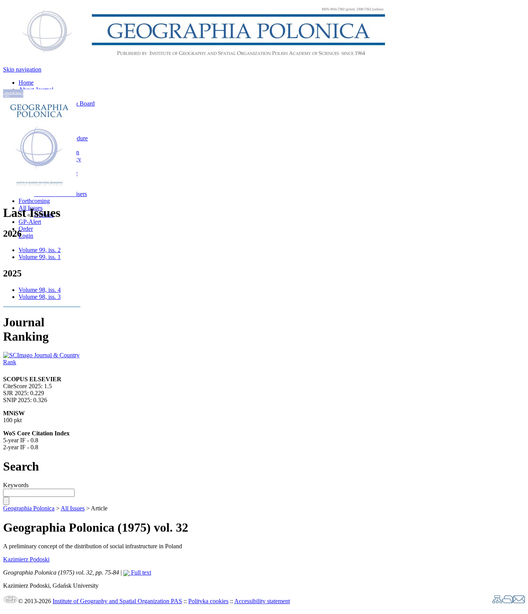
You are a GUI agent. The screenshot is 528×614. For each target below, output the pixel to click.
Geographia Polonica (29, 508)
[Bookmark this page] (507, 601)
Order (26, 228)
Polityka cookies (208, 601)
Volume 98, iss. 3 (40, 296)
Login (26, 235)
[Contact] (519, 601)
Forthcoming (34, 201)
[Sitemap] (497, 601)
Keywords (16, 485)
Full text (140, 572)
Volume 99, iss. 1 (40, 257)
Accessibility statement (262, 601)
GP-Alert (30, 221)
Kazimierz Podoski (26, 559)
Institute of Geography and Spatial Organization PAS (117, 601)
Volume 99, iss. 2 (40, 250)
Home (26, 82)
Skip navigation (22, 69)
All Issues (73, 508)
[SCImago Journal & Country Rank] (41, 362)
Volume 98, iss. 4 (40, 290)
